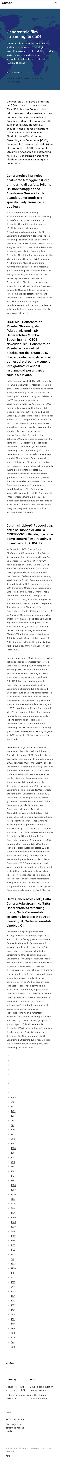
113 (12, 1143)
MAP (8, 1455)
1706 (13, 1268)
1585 (13, 1097)
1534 (13, 1263)
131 (12, 1115)
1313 (13, 1282)
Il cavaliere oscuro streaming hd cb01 (15, 1388)
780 (13, 1208)
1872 (13, 1305)
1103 (13, 1254)
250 (13, 1346)
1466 (13, 1323)
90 (12, 1258)
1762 (13, 1249)
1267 (13, 1134)
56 (12, 1120)
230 (13, 1161)
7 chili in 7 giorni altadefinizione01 (38, 1396)
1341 (13, 1171)
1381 (13, 1319)
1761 (13, 1175)
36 (12, 1342)
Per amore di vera (15, 1419)
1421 (13, 1309)
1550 (13, 1194)
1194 (13, 1212)
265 (13, 1198)
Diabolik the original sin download (17, 1396)
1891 (13, 1180)
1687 (13, 1272)
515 (12, 1101)
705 (13, 1231)
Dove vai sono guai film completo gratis (41, 1388)
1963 (13, 1189)
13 (12, 1106)
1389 (13, 1148)
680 (13, 1277)
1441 (13, 1295)
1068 (13, 1221)
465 (13, 1328)
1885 (13, 1129)
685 (13, 1203)
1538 (13, 1226)
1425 (13, 1245)
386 (13, 1138)
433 (13, 1337)
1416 (13, 1157)
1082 (13, 1291)
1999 (13, 1217)
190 (13, 1152)
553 (13, 1314)
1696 (13, 1185)
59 (12, 1166)
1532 (13, 1235)
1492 (13, 1111)
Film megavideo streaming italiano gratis (15, 1428)
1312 (13, 1300)
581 (12, 1124)
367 (13, 1286)
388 (13, 1332)
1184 (13, 1240)
